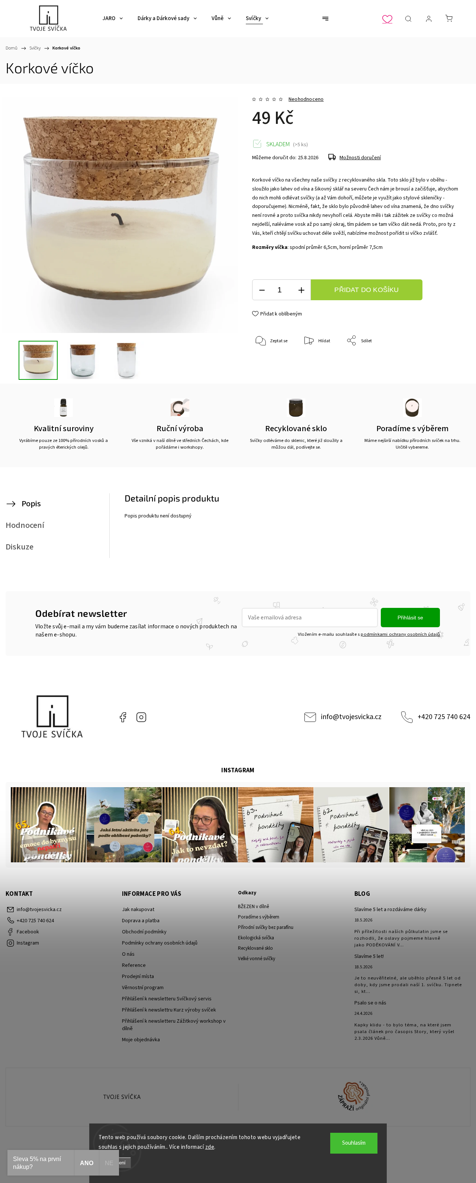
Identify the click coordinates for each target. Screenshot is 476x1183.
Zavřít (444, 365)
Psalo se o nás (370, 1003)
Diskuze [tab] (19, 547)
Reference (134, 965)
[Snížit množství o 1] (262, 290)
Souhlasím (354, 1143)
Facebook (122, 717)
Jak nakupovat (138, 909)
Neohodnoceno (306, 99)
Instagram (141, 717)
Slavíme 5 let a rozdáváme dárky (390, 909)
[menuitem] (112, 18)
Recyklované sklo (255, 948)
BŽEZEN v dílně (253, 906)
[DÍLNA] (122, 1097)
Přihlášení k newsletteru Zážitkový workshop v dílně (174, 1024)
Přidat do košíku (366, 290)
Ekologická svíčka (256, 937)
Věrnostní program (143, 987)
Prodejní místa (138, 976)
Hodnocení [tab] (25, 525)
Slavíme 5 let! (369, 956)
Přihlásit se (410, 618)
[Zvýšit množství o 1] (301, 290)
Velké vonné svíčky (256, 958)
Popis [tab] (31, 504)
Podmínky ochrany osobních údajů (159, 943)
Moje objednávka (141, 1039)
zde (210, 1147)
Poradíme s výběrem (258, 917)
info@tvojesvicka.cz (351, 717)
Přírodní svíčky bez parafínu (265, 927)
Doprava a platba (141, 920)
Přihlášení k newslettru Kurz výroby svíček (169, 1010)
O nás (128, 954)
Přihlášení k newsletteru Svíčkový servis (167, 999)
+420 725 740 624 (444, 717)
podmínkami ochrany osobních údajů (400, 634)
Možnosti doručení (360, 157)
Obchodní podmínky (144, 932)
